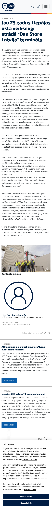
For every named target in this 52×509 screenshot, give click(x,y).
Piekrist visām (26, 496)
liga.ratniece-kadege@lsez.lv (19, 324)
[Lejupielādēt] (47, 269)
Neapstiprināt (26, 503)
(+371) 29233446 (11, 322)
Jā (45, 333)
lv (38, 6)
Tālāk (40, 439)
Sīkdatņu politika (29, 459)
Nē (49, 333)
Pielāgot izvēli (30, 489)
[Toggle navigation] (45, 6)
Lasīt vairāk (9, 380)
